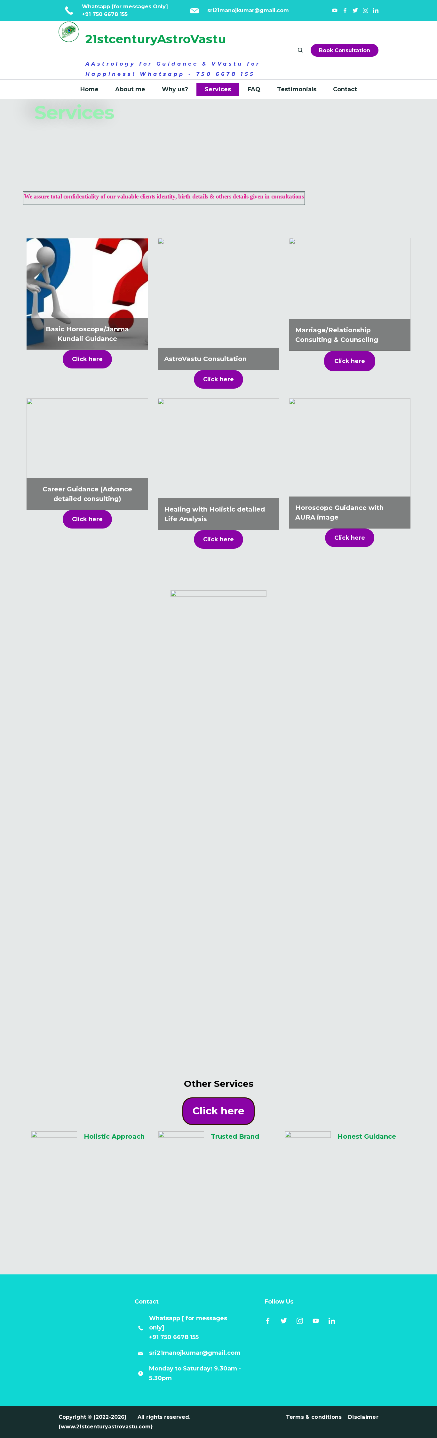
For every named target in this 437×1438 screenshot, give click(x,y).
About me (130, 89)
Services (218, 89)
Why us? (175, 89)
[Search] (301, 50)
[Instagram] (365, 10)
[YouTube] (335, 10)
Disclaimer (363, 1417)
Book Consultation (344, 50)
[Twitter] (355, 10)
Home (89, 89)
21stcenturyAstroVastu (155, 39)
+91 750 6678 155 (105, 14)
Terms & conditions (314, 1417)
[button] (87, 359)
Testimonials (296, 89)
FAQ (254, 89)
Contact (345, 89)
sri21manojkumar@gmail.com (195, 1352)
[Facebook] (345, 10)
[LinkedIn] (375, 10)
